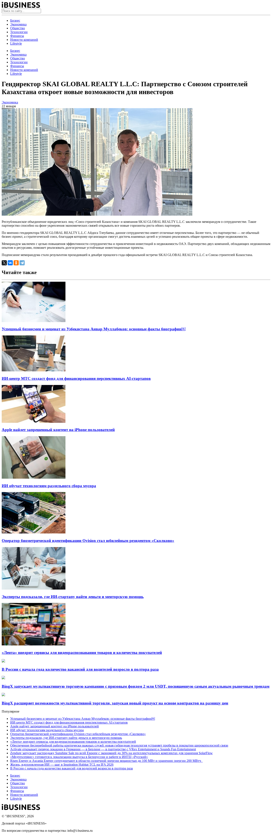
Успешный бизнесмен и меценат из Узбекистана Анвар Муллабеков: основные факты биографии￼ (94, 329)
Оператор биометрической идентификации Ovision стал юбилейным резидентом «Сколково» (88, 540)
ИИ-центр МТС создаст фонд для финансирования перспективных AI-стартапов (76, 378)
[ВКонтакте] (10, 262)
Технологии (19, 32)
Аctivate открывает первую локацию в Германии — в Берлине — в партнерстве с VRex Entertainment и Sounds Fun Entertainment (103, 749)
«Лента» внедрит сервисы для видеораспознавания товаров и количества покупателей (82, 652)
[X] (4, 262)
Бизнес (15, 20)
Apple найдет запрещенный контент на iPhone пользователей (58, 429)
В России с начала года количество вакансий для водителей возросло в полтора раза (80, 669)
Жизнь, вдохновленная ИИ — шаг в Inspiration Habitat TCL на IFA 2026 (61, 764)
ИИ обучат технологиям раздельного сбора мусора (49, 486)
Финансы (17, 36)
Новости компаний (24, 39)
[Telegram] (22, 262)
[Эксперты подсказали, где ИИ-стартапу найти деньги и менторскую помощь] (33, 588)
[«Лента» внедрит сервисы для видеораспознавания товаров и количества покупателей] (33, 644)
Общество (17, 28)
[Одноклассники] (16, 262)
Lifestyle (16, 43)
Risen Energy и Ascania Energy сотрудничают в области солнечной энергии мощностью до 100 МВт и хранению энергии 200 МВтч (106, 760)
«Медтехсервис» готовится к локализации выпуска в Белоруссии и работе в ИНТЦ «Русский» (79, 757)
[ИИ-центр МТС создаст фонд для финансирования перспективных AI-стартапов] (33, 370)
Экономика (18, 24)
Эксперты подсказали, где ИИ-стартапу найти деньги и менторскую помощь (73, 596)
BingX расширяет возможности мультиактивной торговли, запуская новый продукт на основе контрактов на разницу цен (115, 703)
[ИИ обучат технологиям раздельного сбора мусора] (33, 477)
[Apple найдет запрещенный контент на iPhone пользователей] (33, 421)
